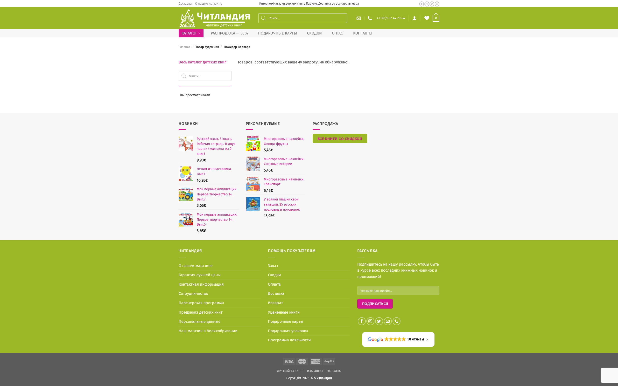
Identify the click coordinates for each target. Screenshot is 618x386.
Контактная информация (201, 284)
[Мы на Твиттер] (431, 4)
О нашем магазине (208, 3)
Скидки (314, 33)
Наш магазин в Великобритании (208, 331)
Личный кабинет (290, 371)
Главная (184, 47)
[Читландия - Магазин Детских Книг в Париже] (215, 18)
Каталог (189, 33)
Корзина (334, 371)
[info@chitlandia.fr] (359, 18)
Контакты (362, 33)
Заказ (273, 265)
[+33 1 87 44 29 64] (370, 18)
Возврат (275, 303)
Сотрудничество (193, 293)
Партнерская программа (201, 303)
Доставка (185, 3)
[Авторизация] (414, 18)
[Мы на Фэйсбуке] (421, 4)
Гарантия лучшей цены (200, 275)
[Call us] (396, 321)
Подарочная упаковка (288, 331)
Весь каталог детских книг (202, 62)
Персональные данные (199, 321)
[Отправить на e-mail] (437, 4)
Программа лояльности (289, 340)
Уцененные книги (284, 312)
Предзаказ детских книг (201, 312)
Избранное (315, 371)
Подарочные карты (277, 33)
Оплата (274, 284)
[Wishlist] (426, 18)
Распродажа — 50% (229, 33)
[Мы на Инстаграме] (426, 4)
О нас (337, 33)
